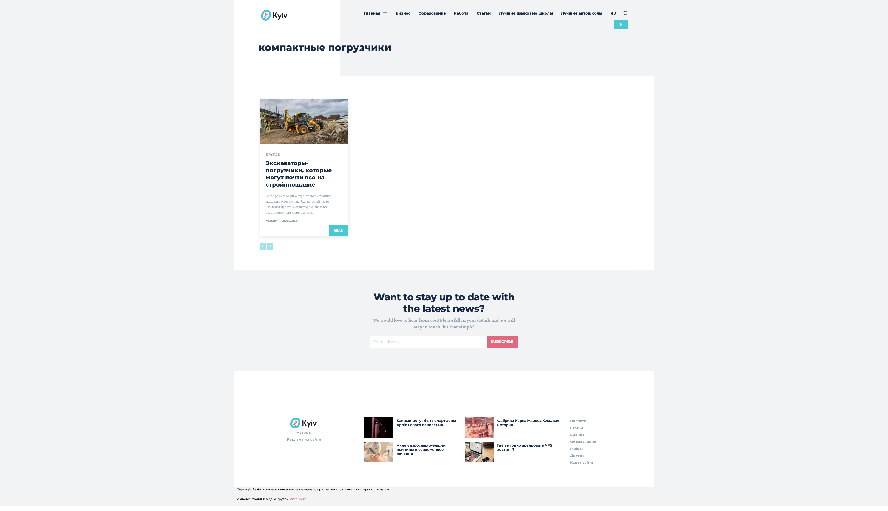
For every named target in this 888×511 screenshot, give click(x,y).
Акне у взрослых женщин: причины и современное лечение (421, 449)
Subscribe (502, 341)
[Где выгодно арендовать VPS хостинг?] (479, 452)
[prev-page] (263, 246)
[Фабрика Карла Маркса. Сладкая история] (479, 427)
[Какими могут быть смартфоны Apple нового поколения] (378, 427)
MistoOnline (298, 499)
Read (338, 230)
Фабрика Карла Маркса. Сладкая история (528, 422)
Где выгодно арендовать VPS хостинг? (524, 447)
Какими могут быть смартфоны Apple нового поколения (426, 422)
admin (272, 221)
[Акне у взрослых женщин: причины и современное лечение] (378, 452)
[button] (625, 12)
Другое (273, 154)
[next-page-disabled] (270, 246)
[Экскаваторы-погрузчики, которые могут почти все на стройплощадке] (304, 121)
